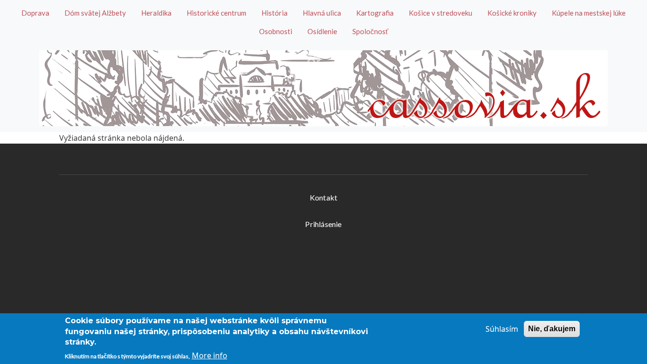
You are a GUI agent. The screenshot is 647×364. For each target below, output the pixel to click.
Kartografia (375, 13)
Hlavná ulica (322, 13)
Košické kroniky (512, 13)
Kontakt (323, 197)
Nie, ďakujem (551, 329)
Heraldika (156, 13)
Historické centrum (216, 13)
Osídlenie (322, 31)
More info (209, 355)
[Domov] (323, 88)
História (274, 13)
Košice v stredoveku (440, 13)
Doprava (35, 13)
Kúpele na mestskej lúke (589, 13)
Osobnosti (275, 31)
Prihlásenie (323, 223)
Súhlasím (501, 329)
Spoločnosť (370, 31)
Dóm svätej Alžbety (95, 13)
